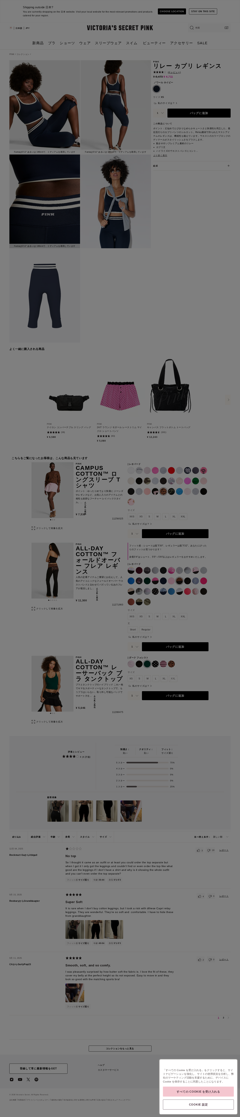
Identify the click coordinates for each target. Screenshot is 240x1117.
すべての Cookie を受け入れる (198, 1091)
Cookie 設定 (198, 1104)
